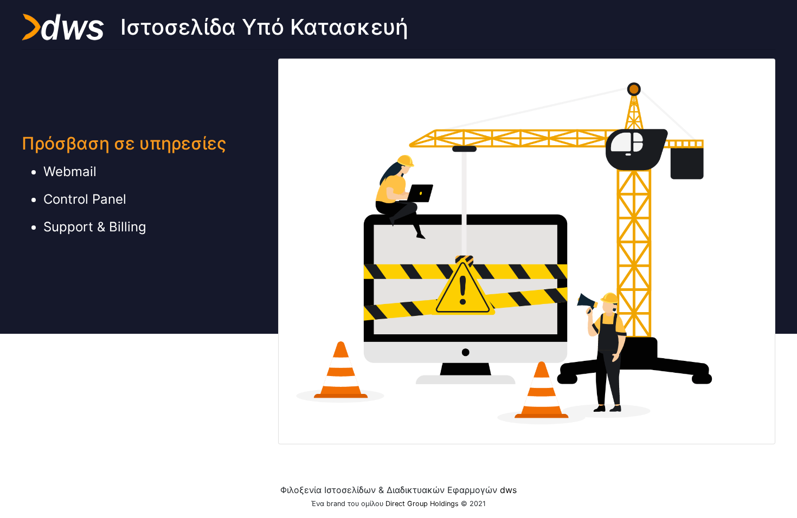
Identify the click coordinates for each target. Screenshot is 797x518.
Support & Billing (94, 227)
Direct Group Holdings (422, 504)
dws (508, 489)
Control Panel (84, 199)
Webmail (70, 171)
